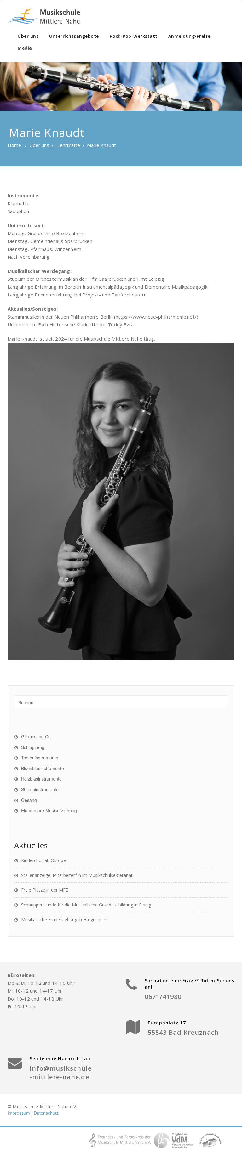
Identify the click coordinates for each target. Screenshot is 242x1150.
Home (14, 145)
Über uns (28, 36)
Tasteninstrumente (39, 757)
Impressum (19, 1113)
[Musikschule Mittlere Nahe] (44, 16)
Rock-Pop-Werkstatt (134, 36)
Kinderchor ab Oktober (44, 860)
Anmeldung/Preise (189, 36)
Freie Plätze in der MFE (44, 890)
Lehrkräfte (68, 145)
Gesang (29, 800)
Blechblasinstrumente (42, 768)
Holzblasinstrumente (41, 778)
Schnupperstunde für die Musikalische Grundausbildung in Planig (86, 905)
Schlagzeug (32, 747)
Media (25, 48)
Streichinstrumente (40, 789)
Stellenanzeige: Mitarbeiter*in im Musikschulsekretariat (77, 875)
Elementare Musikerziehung (49, 810)
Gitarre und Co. (36, 736)
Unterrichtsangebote (74, 36)
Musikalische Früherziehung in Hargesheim (64, 919)
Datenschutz (46, 1113)
